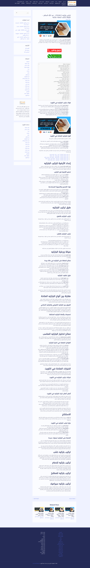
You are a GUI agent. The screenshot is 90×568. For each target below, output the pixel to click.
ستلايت (27, 2)
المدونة (60, 2)
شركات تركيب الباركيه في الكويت (63, 88)
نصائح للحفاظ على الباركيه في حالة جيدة (61, 77)
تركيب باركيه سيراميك (65, 99)
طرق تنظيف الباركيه (65, 79)
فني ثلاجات (51, 3)
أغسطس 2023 (26, 52)
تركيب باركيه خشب (66, 95)
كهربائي (22, 3)
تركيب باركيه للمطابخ (65, 97)
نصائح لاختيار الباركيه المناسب (64, 84)
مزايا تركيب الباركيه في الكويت (63, 92)
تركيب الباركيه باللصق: (64, 73)
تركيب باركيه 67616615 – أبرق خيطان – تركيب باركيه (59, 156)
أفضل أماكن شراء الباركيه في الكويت (62, 89)
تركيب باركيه (35, 2)
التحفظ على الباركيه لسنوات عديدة (62, 93)
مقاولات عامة (17, 3)
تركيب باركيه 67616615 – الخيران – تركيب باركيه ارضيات (49, 514)
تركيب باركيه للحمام (65, 96)
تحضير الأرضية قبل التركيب (64, 69)
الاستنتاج (67, 91)
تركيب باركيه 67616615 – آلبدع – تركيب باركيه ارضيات (58, 154)
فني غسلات (40, 3)
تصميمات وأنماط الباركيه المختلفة (63, 83)
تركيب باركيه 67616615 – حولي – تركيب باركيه (39, 514)
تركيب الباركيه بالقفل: (65, 75)
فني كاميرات (28, 3)
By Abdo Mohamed (36, 563)
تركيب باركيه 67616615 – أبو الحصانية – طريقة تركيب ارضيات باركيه (56, 157)
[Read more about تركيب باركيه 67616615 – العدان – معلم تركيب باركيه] (69, 509)
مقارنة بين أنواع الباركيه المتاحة (64, 80)
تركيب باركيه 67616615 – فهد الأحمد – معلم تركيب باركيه (60, 514)
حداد (56, 2)
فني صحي (46, 3)
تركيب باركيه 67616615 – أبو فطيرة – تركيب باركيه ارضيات (58, 160)
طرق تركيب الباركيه (66, 72)
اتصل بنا (52, 2)
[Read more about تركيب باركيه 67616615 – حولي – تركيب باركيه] (39, 509)
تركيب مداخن (41, 2)
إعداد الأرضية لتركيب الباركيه (64, 68)
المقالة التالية (36, 498)
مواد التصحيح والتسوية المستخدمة (62, 71)
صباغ (31, 2)
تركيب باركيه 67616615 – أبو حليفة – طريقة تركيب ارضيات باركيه (56, 158)
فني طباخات (34, 3)
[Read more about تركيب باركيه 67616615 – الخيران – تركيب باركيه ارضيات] (49, 509)
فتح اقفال (47, 2)
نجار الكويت (64, 5)
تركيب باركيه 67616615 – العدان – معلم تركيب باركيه (70, 514)
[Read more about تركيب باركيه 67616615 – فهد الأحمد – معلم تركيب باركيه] (59, 509)
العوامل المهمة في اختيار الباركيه (63, 85)
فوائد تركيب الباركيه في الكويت (63, 65)
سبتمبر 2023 (27, 50)
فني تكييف (64, 3)
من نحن (64, 2)
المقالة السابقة (72, 498)
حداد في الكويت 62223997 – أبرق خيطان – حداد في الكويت (23, 38)
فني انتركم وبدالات (20, 2)
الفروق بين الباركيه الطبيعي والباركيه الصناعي (61, 81)
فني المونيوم (57, 3)
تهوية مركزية (26, 67)
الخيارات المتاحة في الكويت (64, 87)
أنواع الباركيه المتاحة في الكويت (63, 67)
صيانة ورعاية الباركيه (66, 76)
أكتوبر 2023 (27, 48)
